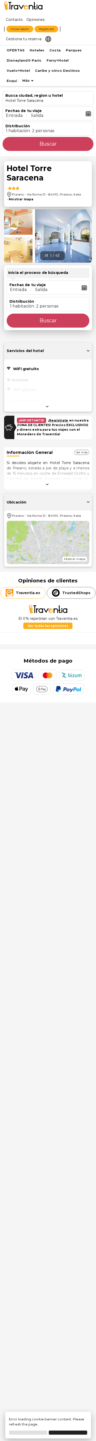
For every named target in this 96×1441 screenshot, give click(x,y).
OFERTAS (16, 50)
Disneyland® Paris (24, 60)
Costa (55, 50)
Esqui (12, 81)
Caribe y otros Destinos (57, 71)
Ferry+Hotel (58, 60)
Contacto (14, 19)
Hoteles (37, 50)
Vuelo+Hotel (18, 71)
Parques (74, 50)
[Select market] (48, 38)
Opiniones (35, 19)
